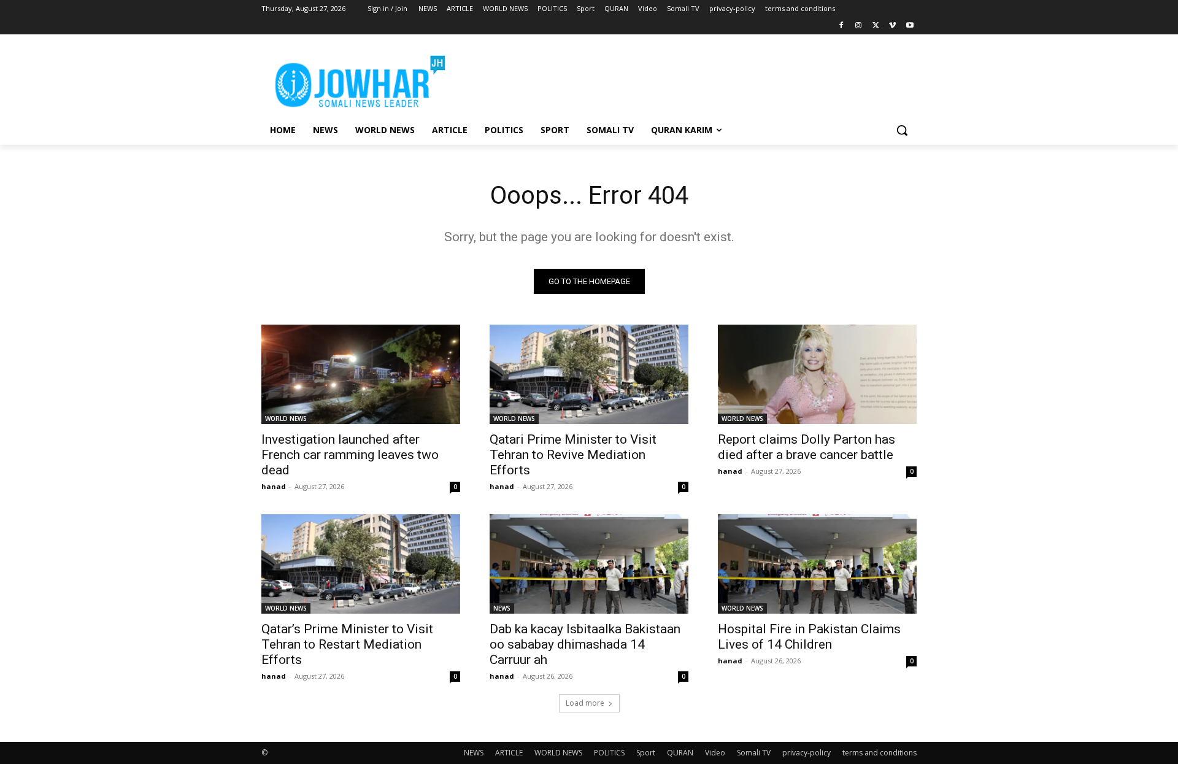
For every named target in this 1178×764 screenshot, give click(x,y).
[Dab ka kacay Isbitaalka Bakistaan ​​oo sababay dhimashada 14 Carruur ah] (589, 564)
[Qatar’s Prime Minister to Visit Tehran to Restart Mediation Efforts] (360, 564)
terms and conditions (879, 752)
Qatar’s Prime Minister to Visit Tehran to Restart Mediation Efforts (347, 644)
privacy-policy (806, 752)
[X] (876, 26)
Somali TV (754, 752)
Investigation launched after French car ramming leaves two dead (350, 454)
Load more (585, 703)
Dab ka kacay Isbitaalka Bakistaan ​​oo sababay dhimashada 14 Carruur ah (586, 644)
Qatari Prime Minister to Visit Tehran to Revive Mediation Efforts (573, 454)
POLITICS (609, 752)
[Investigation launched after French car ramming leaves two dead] (360, 374)
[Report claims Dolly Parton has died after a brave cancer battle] (817, 374)
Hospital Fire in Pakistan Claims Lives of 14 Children (809, 637)
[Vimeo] (892, 26)
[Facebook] (841, 26)
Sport (645, 752)
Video (715, 752)
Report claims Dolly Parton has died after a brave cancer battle (806, 447)
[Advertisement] (681, 79)
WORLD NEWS (286, 418)
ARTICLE (509, 752)
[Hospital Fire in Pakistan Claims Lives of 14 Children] (817, 564)
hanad (273, 486)
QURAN (680, 752)
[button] (902, 130)
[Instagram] (859, 26)
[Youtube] (910, 26)
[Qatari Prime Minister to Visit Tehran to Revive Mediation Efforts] (589, 374)
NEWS (501, 608)
